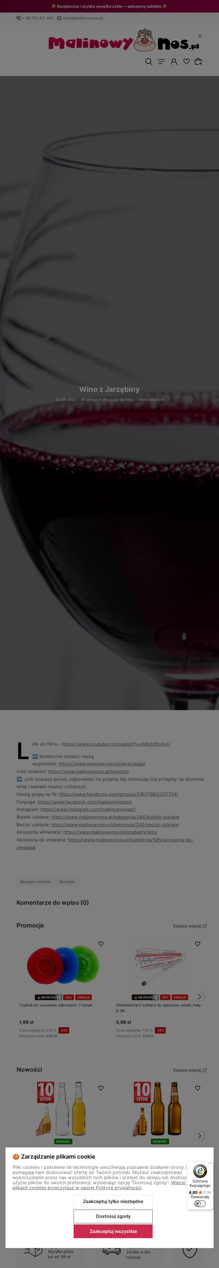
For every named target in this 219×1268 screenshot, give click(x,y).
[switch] (200, 1203)
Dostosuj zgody (113, 1216)
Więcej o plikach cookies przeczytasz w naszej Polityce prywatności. (101, 1185)
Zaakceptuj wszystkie (113, 1231)
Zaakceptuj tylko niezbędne (113, 1201)
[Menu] (209, 1164)
